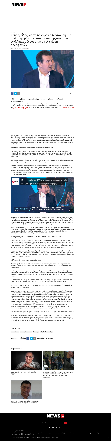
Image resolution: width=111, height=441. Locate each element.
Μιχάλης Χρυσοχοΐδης (46, 332)
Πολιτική (13, 32)
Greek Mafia (15, 332)
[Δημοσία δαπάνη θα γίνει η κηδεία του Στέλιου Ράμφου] (26, 360)
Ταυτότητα (53, 437)
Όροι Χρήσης (33, 437)
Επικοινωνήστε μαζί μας (20, 437)
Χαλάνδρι (35, 332)
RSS (57, 437)
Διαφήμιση (28, 437)
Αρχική (14, 437)
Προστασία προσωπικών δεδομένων (43, 437)
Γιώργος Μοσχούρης (25, 332)
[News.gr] (19, 4)
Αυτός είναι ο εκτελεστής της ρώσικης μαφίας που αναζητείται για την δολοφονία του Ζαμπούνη (25, 402)
